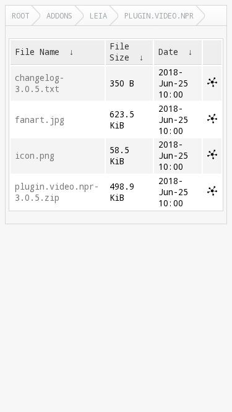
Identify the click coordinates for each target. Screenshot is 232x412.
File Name (37, 51)
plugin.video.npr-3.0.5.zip (57, 192)
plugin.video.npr (159, 15)
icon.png (34, 155)
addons (59, 15)
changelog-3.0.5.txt (39, 83)
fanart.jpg (39, 119)
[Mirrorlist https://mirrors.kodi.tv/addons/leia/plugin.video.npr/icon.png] (212, 156)
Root (20, 15)
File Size (119, 52)
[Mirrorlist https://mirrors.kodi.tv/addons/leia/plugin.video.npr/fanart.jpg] (212, 120)
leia (98, 15)
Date (168, 51)
